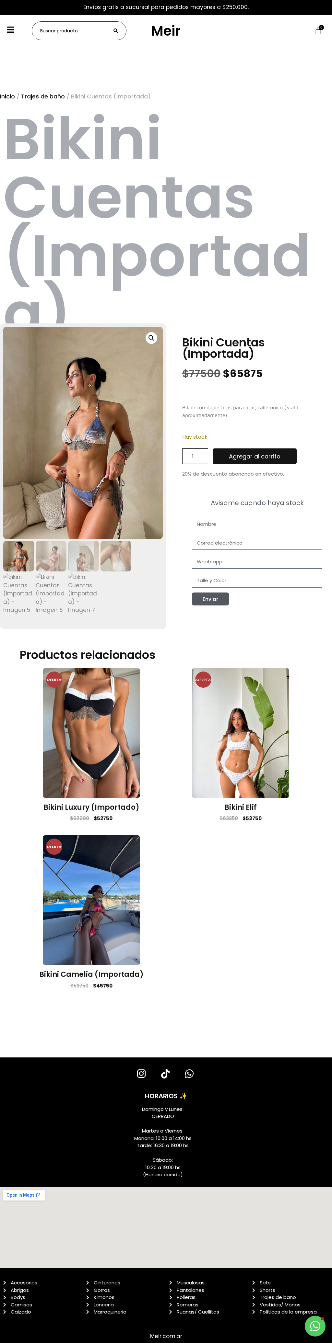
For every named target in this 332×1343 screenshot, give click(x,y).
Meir (166, 30)
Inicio (7, 96)
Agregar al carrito (254, 456)
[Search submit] (116, 30)
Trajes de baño (43, 96)
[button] (151, 338)
